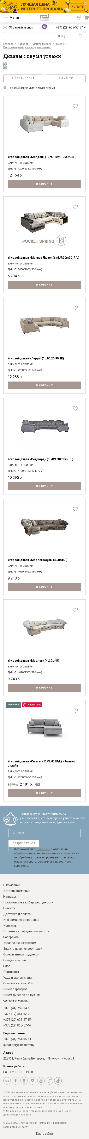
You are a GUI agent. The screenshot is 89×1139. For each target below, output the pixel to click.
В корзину (44, 184)
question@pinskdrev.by (18, 1045)
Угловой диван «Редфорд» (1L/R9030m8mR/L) (40, 459)
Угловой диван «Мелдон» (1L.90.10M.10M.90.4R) (42, 157)
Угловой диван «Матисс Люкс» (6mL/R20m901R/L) (43, 257)
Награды (9, 896)
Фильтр (67, 78)
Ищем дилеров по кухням (21, 995)
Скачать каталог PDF (18, 983)
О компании (11, 885)
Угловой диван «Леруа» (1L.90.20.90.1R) (36, 358)
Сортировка (25, 78)
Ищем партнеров (15, 989)
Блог (6, 966)
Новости (9, 908)
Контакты (10, 925)
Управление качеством (19, 943)
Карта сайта (44, 1133)
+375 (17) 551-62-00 (17, 1014)
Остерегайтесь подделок (21, 954)
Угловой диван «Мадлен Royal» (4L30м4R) (37, 560)
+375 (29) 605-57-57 (69, 27)
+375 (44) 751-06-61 (17, 1039)
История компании (16, 891)
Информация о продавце (21, 920)
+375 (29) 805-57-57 (17, 1025)
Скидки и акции (14, 960)
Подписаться (24, 843)
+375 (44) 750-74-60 (17, 1008)
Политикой (43, 849)
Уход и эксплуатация (18, 977)
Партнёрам (11, 972)
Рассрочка (11, 937)
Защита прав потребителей (22, 949)
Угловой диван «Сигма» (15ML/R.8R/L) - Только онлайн (41, 763)
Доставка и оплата (17, 914)
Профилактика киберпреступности (28, 902)
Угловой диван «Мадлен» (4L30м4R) (33, 660)
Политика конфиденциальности (26, 931)
